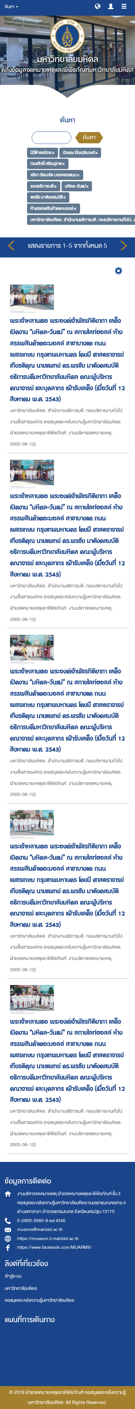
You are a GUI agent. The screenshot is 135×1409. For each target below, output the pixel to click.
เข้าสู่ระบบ (13, 1276)
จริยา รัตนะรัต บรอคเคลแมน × (54, 174)
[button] (97, 6)
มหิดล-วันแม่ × (77, 185)
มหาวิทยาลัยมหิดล (21, 1288)
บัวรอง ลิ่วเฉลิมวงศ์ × (80, 152)
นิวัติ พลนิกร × (42, 152)
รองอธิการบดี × (43, 185)
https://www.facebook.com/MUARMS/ (54, 1247)
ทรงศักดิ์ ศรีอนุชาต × (47, 163)
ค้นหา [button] (10, 7)
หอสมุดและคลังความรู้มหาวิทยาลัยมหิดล (39, 1300)
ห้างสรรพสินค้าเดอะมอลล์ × (53, 208)
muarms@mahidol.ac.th (40, 1229)
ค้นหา (89, 137)
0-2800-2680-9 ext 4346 (41, 1221)
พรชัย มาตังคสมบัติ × (48, 197)
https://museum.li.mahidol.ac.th (48, 1238)
